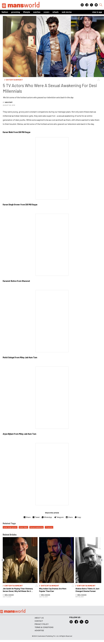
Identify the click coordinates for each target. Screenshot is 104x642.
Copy (79, 517)
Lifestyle (26, 12)
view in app (97, 12)
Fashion (5, 12)
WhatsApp (48, 517)
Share (28, 517)
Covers (46, 12)
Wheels (55, 12)
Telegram (60, 517)
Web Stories (67, 12)
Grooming (15, 12)
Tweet (37, 517)
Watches (36, 12)
